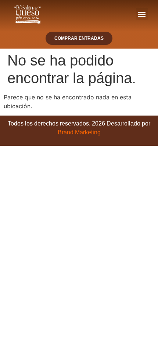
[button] (142, 14)
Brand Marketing (79, 132)
